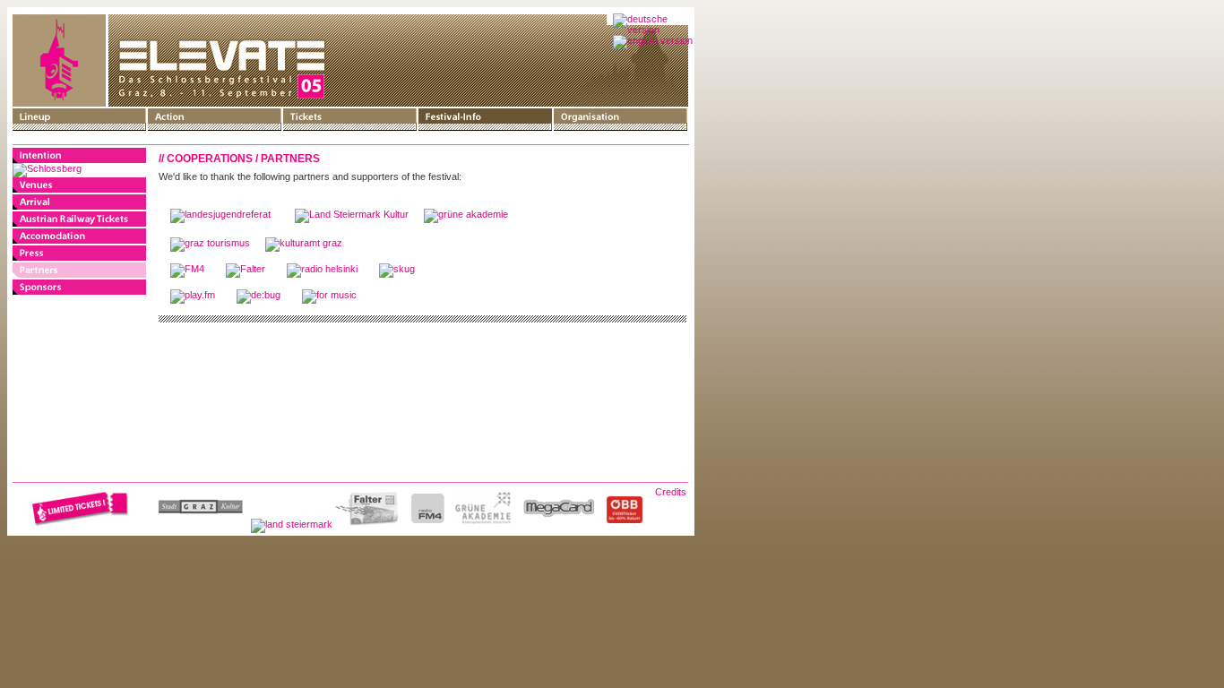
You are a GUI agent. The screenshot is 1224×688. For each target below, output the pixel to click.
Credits (670, 491)
